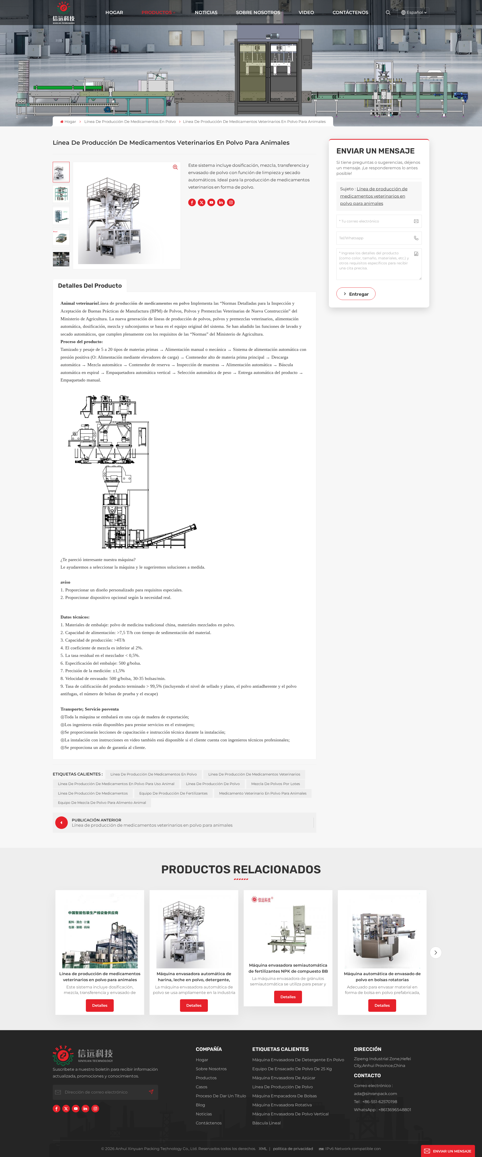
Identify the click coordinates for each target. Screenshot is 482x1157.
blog (200, 1105)
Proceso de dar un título (221, 1096)
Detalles (99, 1005)
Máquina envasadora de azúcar (283, 1077)
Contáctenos (350, 12)
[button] (436, 953)
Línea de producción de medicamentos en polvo (130, 121)
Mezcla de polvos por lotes (275, 784)
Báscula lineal (266, 1123)
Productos (157, 12)
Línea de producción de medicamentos (93, 793)
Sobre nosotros (258, 12)
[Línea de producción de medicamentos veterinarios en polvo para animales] (99, 930)
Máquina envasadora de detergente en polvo (298, 1059)
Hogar (114, 12)
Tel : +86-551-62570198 (375, 1101)
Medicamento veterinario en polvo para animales (263, 793)
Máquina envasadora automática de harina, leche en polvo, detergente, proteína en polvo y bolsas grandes (194, 977)
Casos (201, 1087)
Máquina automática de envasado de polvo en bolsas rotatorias (382, 976)
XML (263, 1148)
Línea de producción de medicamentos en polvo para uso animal (116, 784)
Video (306, 12)
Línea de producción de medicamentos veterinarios (254, 774)
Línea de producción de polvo (213, 784)
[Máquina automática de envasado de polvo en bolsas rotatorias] (382, 930)
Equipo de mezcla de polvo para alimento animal (102, 802)
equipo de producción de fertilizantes (173, 793)
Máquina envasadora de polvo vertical (290, 1114)
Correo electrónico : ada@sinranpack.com (375, 1089)
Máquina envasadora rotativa (282, 1105)
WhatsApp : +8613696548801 (382, 1109)
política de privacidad (293, 1148)
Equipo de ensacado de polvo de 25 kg (292, 1068)
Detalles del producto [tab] (90, 285)
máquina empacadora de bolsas (284, 1096)
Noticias (206, 12)
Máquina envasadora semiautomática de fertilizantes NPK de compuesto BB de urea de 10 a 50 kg (288, 968)
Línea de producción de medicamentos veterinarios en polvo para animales (373, 196)
